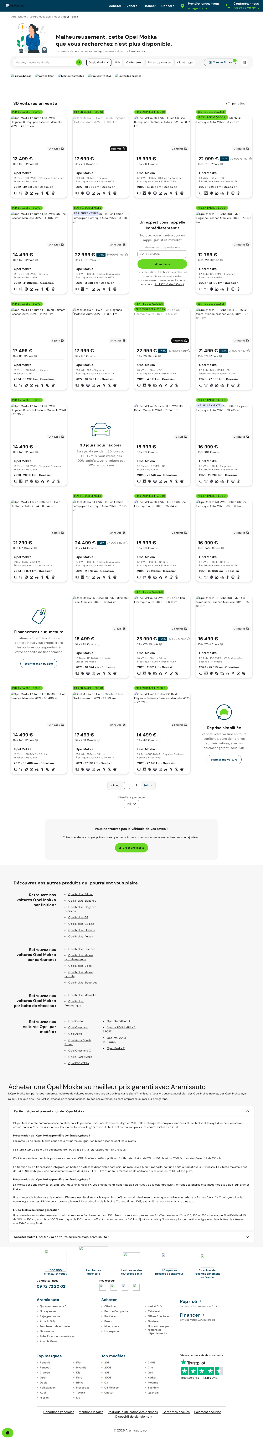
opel (57, 16)
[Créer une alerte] (7, 1432)
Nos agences (48, 1311)
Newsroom (47, 1331)
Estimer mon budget (38, 663)
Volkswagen (48, 1387)
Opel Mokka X (116, 1048)
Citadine (110, 1306)
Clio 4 (152, 1367)
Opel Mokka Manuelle (82, 995)
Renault (45, 1362)
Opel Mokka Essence (81, 949)
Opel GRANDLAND (80, 1057)
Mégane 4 (154, 1382)
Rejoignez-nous (50, 1316)
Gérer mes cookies (176, 1412)
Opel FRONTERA (78, 1063)
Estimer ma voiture (224, 759)
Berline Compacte (116, 1311)
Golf (150, 1372)
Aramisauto (18, 16)
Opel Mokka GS (78, 917)
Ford (79, 1377)
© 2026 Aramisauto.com (131, 1430)
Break (108, 1321)
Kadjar (152, 1377)
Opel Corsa (75, 1021)
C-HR (151, 1362)
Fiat (78, 1362)
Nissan (44, 1397)
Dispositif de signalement (133, 1417)
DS (78, 1397)
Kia (78, 1372)
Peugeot (45, 1367)
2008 (108, 1367)
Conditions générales (58, 1412)
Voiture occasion (40, 16)
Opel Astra (75, 1033)
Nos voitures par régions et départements (159, 1330)
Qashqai (153, 1392)
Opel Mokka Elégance (82, 900)
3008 (108, 1377)
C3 (106, 1382)
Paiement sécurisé (207, 1412)
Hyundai (81, 1367)
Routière (110, 1316)
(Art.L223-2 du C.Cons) (169, 284)
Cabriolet (154, 1311)
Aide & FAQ (47, 1321)
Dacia (43, 1382)
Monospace (111, 1326)
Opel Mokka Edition (80, 894)
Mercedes (82, 1387)
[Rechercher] (79, 62)
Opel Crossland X (79, 1050)
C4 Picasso (111, 1387)
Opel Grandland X (118, 1021)
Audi (43, 1392)
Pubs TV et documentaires (57, 1336)
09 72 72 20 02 (51, 1286)
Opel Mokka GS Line (81, 923)
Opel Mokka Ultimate (81, 930)
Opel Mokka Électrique (82, 982)
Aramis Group (49, 1341)
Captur (109, 1392)
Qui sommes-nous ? (53, 1306)
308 (107, 1372)
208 (107, 1362)
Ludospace (111, 1331)
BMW (79, 1382)
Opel (43, 1377)
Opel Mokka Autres (80, 936)
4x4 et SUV (155, 1306)
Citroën (45, 1372)
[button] (107, 62)
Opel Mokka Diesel (80, 965)
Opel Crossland (78, 1027)
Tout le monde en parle (55, 1326)
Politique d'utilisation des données (133, 1412)
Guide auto (155, 1321)
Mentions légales (91, 1412)
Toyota (80, 1392)
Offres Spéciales (159, 1316)
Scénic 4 (153, 1387)
